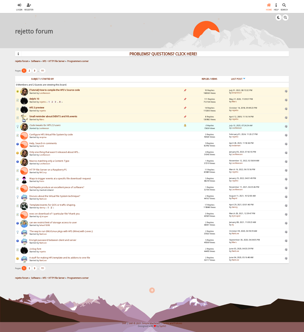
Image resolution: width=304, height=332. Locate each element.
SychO (162, 326)
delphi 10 (34, 98)
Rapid (234, 198)
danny (42, 207)
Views (214, 78)
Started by (48, 78)
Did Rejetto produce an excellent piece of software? (56, 187)
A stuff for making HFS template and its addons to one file (59, 257)
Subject (35, 78)
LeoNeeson (44, 93)
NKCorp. (43, 172)
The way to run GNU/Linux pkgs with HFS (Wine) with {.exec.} (61, 231)
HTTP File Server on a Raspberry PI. (48, 169)
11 (42, 70)
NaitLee (43, 199)
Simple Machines (151, 323)
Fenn (41, 181)
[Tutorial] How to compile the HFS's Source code (54, 89)
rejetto (42, 102)
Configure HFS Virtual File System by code (51, 134)
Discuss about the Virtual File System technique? (54, 196)
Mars (234, 101)
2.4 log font (35, 248)
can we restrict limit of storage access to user (53, 222)
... (38, 70)
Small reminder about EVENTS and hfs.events (53, 116)
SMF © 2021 (135, 323)
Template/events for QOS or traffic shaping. (52, 204)
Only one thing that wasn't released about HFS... (54, 152)
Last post (237, 78)
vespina (42, 137)
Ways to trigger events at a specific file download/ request (60, 178)
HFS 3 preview (36, 107)
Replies (205, 78)
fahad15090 (44, 225)
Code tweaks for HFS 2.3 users (44, 125)
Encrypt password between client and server (52, 240)
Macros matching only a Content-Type (49, 160)
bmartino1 (237, 92)
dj (233, 224)
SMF (124, 323)
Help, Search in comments (43, 143)
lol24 (41, 146)
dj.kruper (43, 216)
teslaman (236, 145)
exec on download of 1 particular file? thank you (54, 213)
